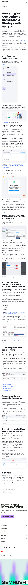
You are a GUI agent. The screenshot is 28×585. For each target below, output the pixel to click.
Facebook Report (7, 384)
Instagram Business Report (10, 386)
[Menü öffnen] (26, 2)
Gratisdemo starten (7, 516)
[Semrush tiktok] (7, 547)
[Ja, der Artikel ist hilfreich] (5, 492)
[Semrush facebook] (12, 547)
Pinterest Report (7, 390)
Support (3, 531)
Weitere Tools (4, 525)
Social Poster (7, 478)
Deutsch (3, 541)
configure (6, 122)
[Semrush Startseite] (5, 2)
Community (4, 535)
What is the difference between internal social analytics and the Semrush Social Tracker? (13, 166)
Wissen (4, 6)
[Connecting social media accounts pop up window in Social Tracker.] (14, 161)
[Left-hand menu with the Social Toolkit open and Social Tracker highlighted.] (9, 101)
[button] (10, 492)
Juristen (3, 538)
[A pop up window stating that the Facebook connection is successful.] (14, 196)
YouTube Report (7, 388)
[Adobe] (3, 551)
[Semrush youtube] (9, 547)
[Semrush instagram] (4, 547)
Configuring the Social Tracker (18, 276)
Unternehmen (4, 528)
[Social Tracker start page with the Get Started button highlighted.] (14, 119)
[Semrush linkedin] (1, 547)
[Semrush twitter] (14, 547)
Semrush (3, 522)
